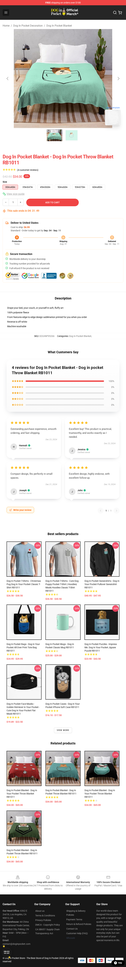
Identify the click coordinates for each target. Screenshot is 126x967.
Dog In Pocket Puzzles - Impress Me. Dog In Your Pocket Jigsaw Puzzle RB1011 (100, 647)
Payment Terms (74, 919)
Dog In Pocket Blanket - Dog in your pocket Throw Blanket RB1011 (99, 793)
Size (5, 181)
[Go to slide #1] (54, 135)
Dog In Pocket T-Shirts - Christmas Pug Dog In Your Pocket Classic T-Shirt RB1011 (24, 584)
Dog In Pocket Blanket (59, 25)
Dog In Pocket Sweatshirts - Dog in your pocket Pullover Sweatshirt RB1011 (101, 584)
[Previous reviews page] (101, 511)
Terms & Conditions (45, 915)
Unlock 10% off (7, 952)
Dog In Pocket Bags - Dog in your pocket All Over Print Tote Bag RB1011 (23, 647)
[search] (115, 13)
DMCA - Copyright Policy (47, 924)
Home (6, 25)
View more (63, 730)
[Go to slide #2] (71, 135)
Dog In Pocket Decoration (28, 25)
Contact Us (72, 928)
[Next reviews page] (116, 511)
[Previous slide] (7, 78)
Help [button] (120, 963)
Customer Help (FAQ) (77, 933)
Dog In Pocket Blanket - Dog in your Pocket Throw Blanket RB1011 (22, 793)
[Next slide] (118, 78)
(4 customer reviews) (27, 170)
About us (39, 911)
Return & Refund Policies (78, 924)
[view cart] (120, 13)
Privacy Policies (43, 920)
